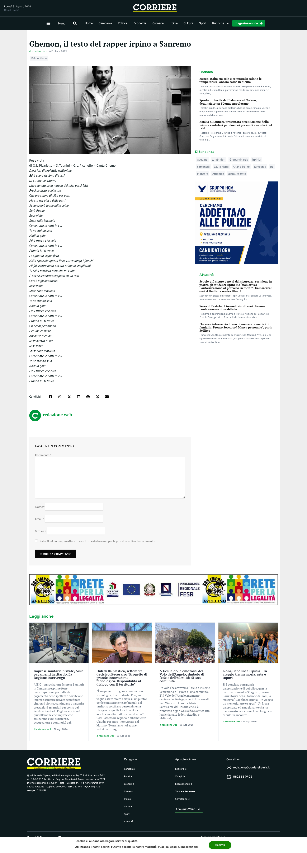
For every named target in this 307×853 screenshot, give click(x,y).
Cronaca (158, 23)
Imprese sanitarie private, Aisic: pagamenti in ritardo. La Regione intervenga (59, 674)
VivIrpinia (180, 776)
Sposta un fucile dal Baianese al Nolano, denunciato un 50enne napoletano (228, 101)
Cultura (188, 23)
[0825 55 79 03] (228, 776)
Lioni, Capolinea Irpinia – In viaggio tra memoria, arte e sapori (245, 674)
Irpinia (174, 23)
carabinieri (218, 159)
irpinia (256, 159)
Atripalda (218, 173)
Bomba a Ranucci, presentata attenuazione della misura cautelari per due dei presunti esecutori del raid (235, 125)
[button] (75, 23)
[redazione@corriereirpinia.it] (228, 767)
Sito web (40, 531)
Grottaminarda (239, 159)
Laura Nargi (221, 166)
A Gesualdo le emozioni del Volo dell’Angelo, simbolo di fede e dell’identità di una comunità (182, 676)
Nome (39, 506)
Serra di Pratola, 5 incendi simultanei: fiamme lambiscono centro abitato (232, 307)
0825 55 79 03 (242, 776)
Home (89, 23)
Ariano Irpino (241, 166)
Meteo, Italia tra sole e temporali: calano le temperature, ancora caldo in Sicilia (230, 80)
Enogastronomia (183, 783)
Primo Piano (39, 58)
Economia (140, 23)
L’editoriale (180, 768)
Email (39, 519)
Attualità (128, 821)
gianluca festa (237, 173)
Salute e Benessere (185, 791)
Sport (202, 23)
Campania (105, 23)
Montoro (202, 173)
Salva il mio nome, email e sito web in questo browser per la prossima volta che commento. (97, 541)
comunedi (203, 166)
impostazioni (189, 847)
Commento (43, 455)
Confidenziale (182, 798)
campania (260, 166)
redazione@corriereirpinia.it (251, 767)
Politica (123, 23)
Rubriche (218, 23)
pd (272, 166)
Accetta (220, 845)
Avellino (202, 159)
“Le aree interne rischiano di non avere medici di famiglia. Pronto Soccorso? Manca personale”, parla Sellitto (235, 327)
